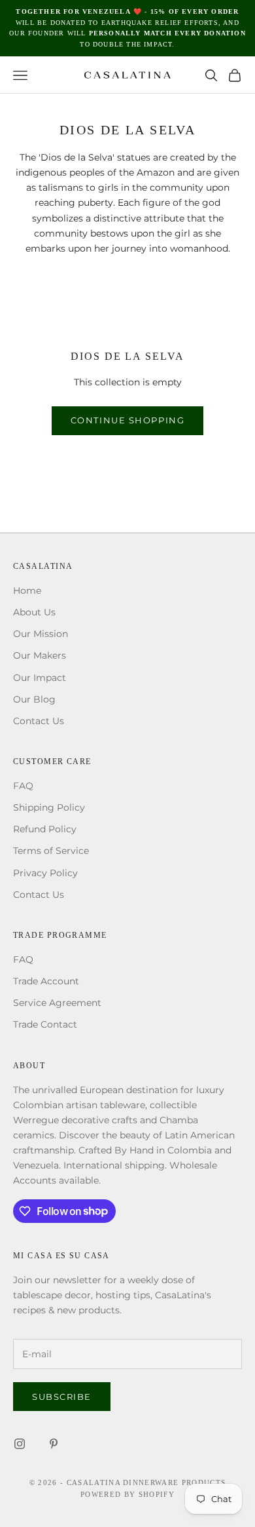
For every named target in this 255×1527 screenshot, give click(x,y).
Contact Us (38, 721)
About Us (34, 612)
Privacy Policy (45, 873)
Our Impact (39, 678)
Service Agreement (57, 1003)
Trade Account (46, 981)
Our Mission (40, 634)
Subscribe (62, 1396)
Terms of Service (51, 851)
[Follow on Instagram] (19, 1443)
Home (27, 590)
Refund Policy (44, 829)
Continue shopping (128, 420)
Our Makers (39, 655)
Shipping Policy (49, 807)
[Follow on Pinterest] (53, 1443)
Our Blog (34, 699)
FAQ (23, 786)
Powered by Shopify (127, 1494)
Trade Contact (45, 1024)
